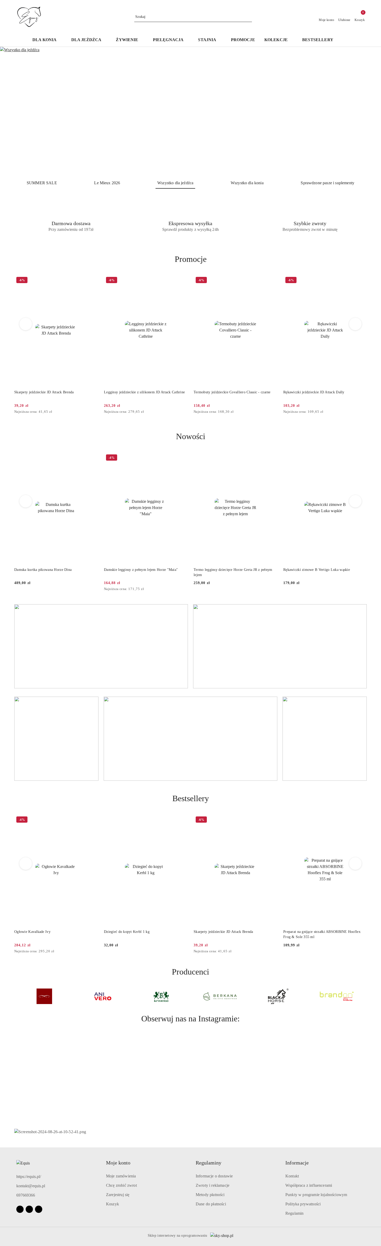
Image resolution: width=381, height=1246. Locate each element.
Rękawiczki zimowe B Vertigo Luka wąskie (227, 570)
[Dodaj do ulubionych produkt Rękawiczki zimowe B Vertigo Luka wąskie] (271, 458)
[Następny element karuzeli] (364, 996)
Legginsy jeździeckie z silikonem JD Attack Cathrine (54, 392)
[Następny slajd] (369, 111)
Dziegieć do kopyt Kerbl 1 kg (127, 932)
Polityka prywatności (303, 1204)
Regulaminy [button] (208, 1163)
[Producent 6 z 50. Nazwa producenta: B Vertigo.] (161, 996)
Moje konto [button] (118, 1163)
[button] (346, 40)
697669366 (25, 1195)
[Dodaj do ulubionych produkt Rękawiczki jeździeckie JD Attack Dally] (271, 281)
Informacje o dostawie (214, 1176)
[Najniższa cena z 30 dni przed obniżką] (96, 412)
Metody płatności (210, 1194)
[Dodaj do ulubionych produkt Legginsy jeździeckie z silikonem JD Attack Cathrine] (92, 281)
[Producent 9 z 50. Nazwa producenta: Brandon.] (336, 996)
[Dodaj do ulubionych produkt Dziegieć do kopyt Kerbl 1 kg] (181, 820)
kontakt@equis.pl (30, 1186)
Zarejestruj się (117, 1194)
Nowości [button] (190, 436)
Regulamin (294, 1213)
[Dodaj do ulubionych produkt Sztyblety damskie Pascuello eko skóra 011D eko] (361, 281)
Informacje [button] (297, 1163)
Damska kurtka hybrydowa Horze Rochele (315, 570)
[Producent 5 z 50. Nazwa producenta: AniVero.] (103, 996)
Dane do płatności (211, 1204)
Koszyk (112, 1204)
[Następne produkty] (355, 324)
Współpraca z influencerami (308, 1185)
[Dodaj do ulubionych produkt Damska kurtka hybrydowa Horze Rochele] (361, 458)
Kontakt (292, 1176)
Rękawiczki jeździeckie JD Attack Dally (224, 392)
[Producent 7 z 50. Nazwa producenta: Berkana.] (219, 996)
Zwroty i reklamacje (212, 1185)
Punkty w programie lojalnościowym (316, 1194)
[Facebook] (20, 1209)
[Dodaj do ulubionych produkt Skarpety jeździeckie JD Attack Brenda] (271, 820)
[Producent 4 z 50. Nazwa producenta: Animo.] (44, 996)
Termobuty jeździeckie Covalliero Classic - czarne (142, 392)
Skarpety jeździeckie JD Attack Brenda (223, 932)
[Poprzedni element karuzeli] (16, 996)
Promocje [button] (191, 259)
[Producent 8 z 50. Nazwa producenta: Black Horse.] (278, 996)
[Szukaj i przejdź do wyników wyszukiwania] (249, 17)
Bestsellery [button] (190, 798)
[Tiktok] (38, 1209)
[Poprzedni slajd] (11, 111)
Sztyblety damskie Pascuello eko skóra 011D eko (320, 392)
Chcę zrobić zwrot (121, 1185)
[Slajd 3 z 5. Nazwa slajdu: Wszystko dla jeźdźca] (190, 111)
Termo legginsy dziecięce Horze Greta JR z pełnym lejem (143, 572)
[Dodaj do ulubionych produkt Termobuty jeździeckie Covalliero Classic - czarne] (181, 281)
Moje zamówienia (121, 1176)
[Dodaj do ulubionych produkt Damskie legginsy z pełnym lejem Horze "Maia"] (92, 458)
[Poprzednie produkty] (26, 324)
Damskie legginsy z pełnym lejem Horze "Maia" (51, 570)
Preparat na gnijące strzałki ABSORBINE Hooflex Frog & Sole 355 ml (322, 934)
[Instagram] (29, 1209)
